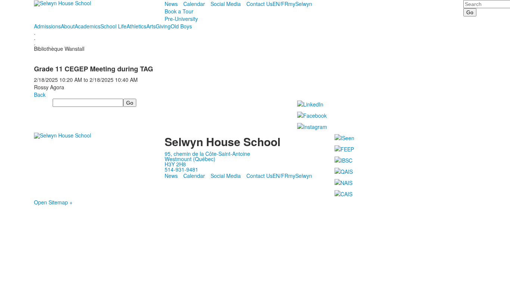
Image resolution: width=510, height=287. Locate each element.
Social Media (226, 3)
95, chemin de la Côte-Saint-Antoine (207, 153)
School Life (113, 26)
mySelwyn (300, 3)
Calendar (194, 3)
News (171, 3)
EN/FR (280, 3)
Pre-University (181, 18)
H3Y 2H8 (175, 164)
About (68, 26)
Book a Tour (179, 11)
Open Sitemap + (53, 202)
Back (40, 94)
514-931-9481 (181, 169)
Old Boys (181, 26)
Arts (151, 26)
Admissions (47, 26)
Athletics (136, 26)
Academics (87, 26)
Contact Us (259, 3)
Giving (163, 26)
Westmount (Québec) (190, 159)
